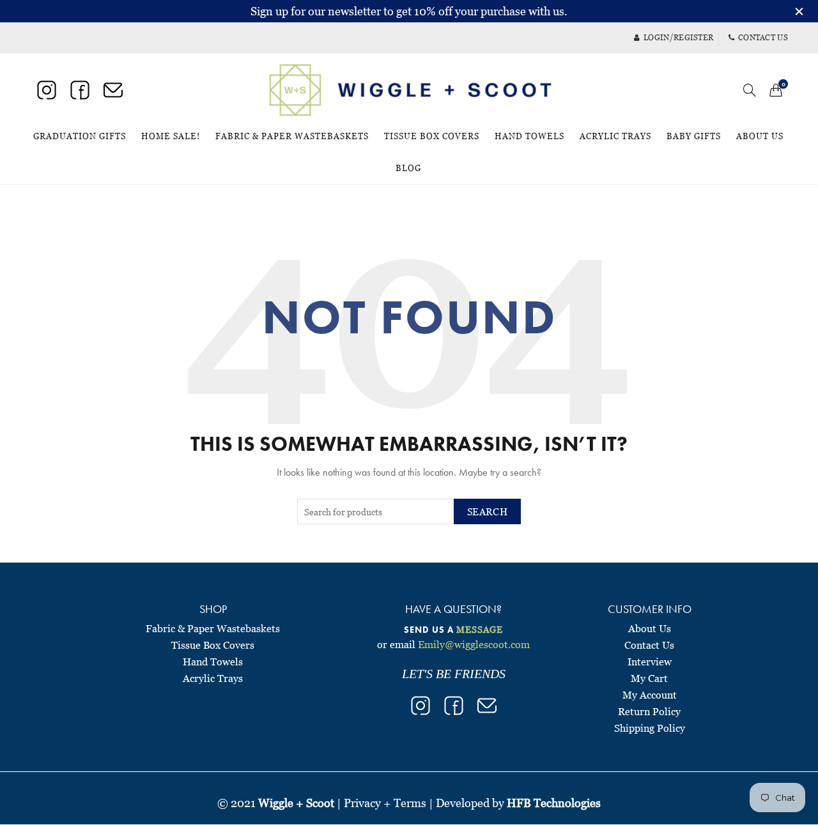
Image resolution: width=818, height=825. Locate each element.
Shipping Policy (649, 728)
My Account (649, 694)
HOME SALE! (174, 130)
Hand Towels (529, 136)
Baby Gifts (694, 136)
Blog (408, 168)
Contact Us (649, 645)
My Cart (649, 678)
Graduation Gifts (79, 136)
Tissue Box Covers (431, 136)
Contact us (763, 37)
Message (479, 629)
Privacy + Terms (385, 803)
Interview (650, 661)
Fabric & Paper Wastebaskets (292, 136)
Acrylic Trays (615, 136)
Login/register (678, 37)
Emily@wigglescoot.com (474, 644)
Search (487, 511)
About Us (759, 136)
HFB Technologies (554, 803)
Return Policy (649, 711)
